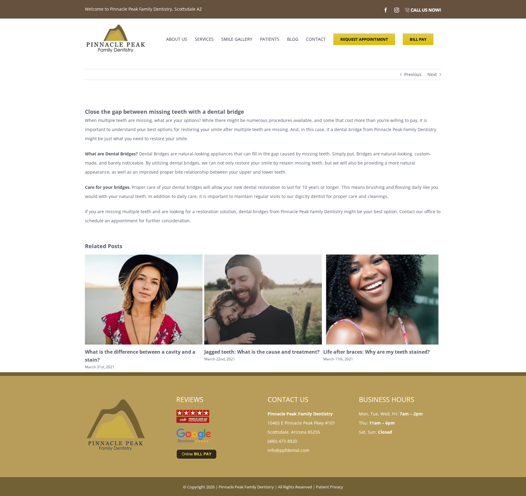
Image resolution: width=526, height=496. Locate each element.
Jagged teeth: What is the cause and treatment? (142, 352)
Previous (413, 74)
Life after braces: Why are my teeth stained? (257, 352)
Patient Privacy (329, 487)
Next (432, 74)
